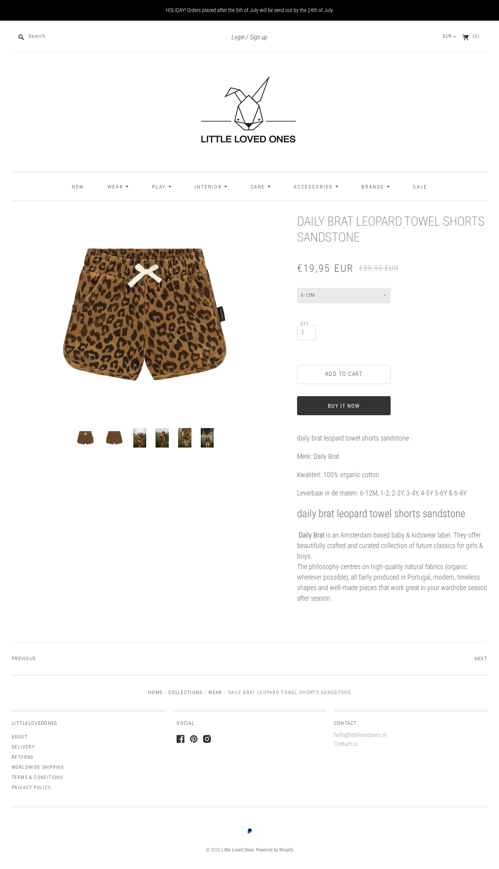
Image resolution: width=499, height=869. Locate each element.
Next (480, 658)
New (78, 187)
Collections (185, 692)
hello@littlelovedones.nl (360, 735)
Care (259, 187)
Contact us (346, 743)
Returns (23, 757)
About (19, 737)
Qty (304, 324)
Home (155, 692)
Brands (373, 187)
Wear (117, 187)
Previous (24, 658)
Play (160, 187)
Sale (420, 187)
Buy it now (344, 406)
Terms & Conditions (37, 777)
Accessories (314, 187)
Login (238, 37)
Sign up (258, 37)
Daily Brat (310, 535)
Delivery (23, 747)
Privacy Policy (31, 787)
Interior (209, 187)
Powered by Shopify (274, 850)
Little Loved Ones (237, 850)
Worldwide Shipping (38, 767)
